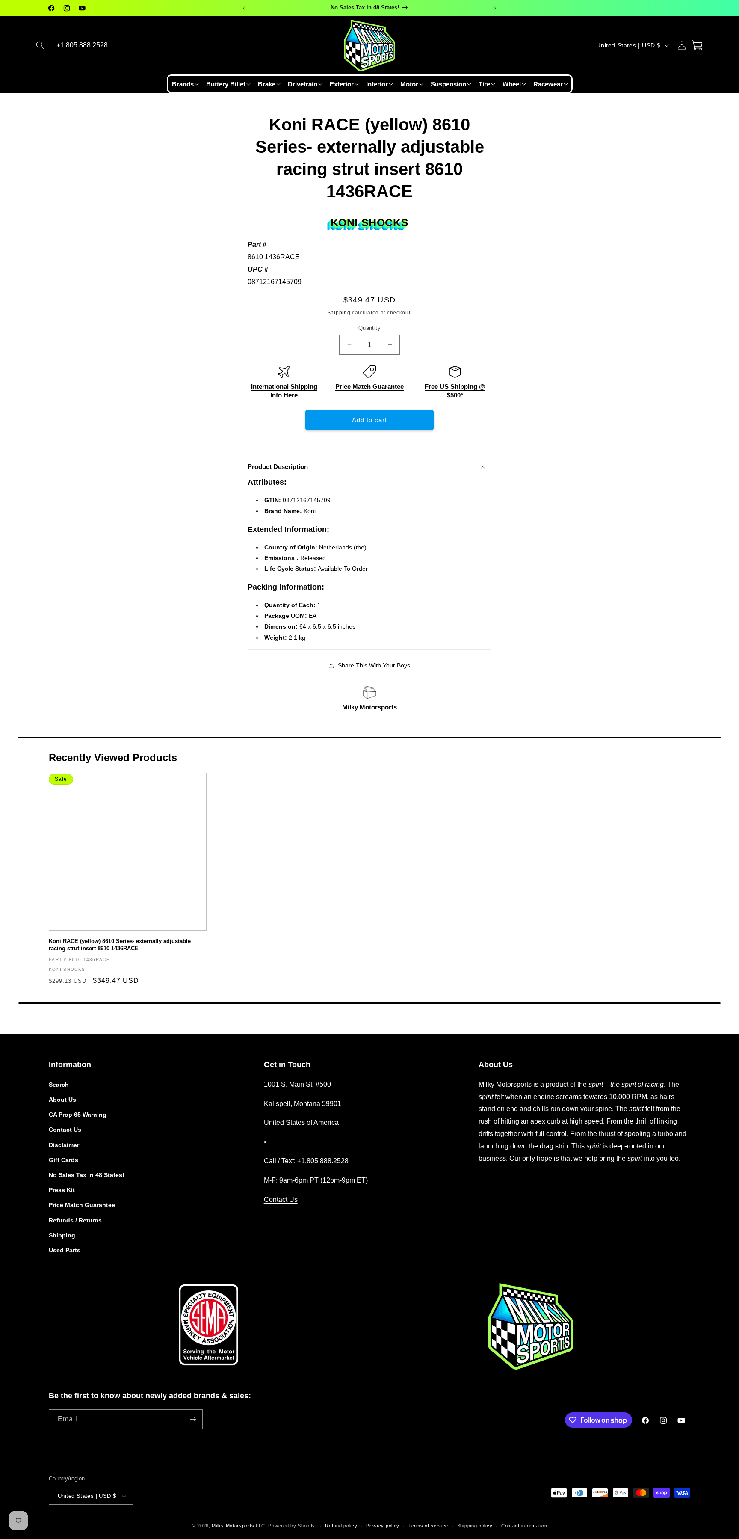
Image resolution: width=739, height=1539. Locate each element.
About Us (62, 1099)
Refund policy (341, 1525)
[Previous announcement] (244, 8)
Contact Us (65, 1129)
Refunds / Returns (75, 1219)
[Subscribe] (192, 1419)
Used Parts (64, 1249)
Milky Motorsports (369, 707)
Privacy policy (382, 1525)
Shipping (339, 313)
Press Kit (62, 1189)
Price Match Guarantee (369, 386)
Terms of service (428, 1525)
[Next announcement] (494, 8)
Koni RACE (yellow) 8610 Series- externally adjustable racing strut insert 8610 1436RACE (120, 945)
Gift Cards (63, 1159)
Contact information (524, 1525)
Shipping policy (475, 1525)
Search (59, 1084)
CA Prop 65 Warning (77, 1114)
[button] (40, 45)
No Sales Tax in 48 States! (86, 1174)
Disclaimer (64, 1144)
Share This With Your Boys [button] (374, 665)
